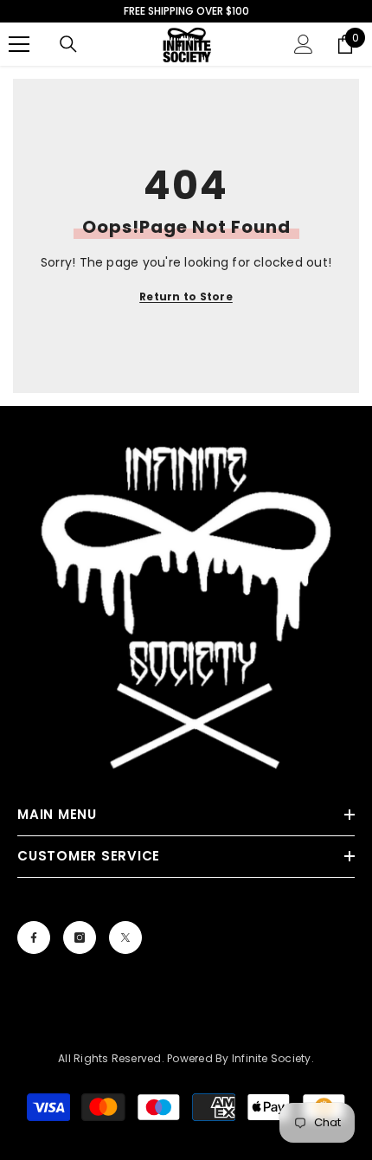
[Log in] (303, 44)
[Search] (68, 44)
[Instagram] (79, 937)
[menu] (19, 44)
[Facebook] (33, 937)
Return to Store (186, 296)
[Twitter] (125, 937)
